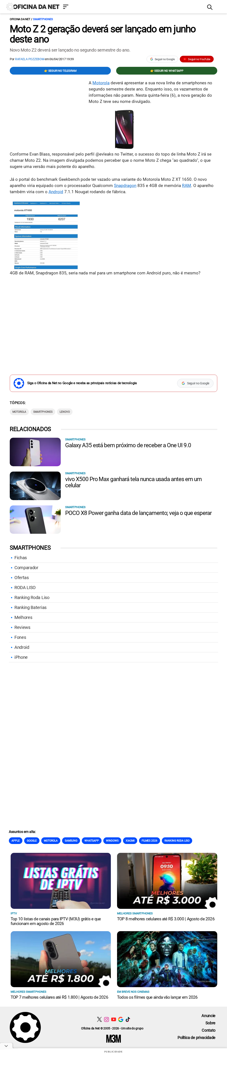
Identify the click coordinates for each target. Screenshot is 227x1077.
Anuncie (208, 1015)
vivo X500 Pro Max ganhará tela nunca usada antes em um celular (133, 482)
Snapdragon (125, 185)
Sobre (210, 1023)
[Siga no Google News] (120, 1019)
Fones (20, 637)
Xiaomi (130, 840)
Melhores (23, 617)
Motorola (101, 82)
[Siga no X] (99, 1019)
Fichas (20, 557)
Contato (208, 1030)
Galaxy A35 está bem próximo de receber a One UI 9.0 (128, 445)
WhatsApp (91, 840)
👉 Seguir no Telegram (60, 70)
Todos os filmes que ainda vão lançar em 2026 (157, 997)
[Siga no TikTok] (128, 1019)
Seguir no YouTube (199, 59)
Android (56, 191)
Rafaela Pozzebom (29, 59)
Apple (16, 840)
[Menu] (132, 7)
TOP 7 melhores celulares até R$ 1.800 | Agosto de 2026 (59, 997)
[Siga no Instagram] (106, 1019)
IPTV (14, 913)
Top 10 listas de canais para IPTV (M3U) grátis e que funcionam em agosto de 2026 (56, 921)
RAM (186, 185)
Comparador (26, 567)
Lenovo (65, 411)
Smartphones (43, 19)
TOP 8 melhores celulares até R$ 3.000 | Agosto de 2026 (166, 919)
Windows (112, 840)
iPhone (21, 657)
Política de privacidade (196, 1037)
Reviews (22, 627)
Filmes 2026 (149, 840)
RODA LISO (25, 587)
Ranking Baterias (30, 607)
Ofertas (21, 577)
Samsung (71, 840)
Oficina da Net (20, 19)
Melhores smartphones (135, 913)
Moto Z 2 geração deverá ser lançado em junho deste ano (103, 34)
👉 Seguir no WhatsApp (166, 70)
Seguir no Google (165, 59)
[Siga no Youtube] (113, 1019)
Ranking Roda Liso (31, 597)
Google (32, 840)
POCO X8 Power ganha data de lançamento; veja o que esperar (138, 513)
